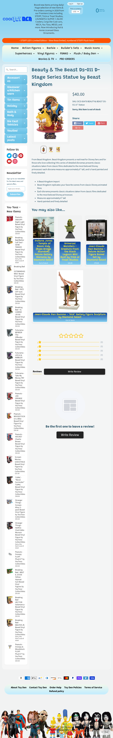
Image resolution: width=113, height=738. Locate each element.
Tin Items (17, 101)
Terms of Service (93, 687)
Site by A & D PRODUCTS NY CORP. (61, 730)
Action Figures (33, 49)
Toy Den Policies (73, 687)
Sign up (80, 4)
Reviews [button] (37, 371)
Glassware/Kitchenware (17, 90)
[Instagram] (15, 161)
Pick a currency (75, 9)
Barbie (53, 49)
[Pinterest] (20, 155)
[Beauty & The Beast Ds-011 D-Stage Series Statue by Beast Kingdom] (44, 149)
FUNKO (66, 54)
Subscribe (15, 194)
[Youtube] (9, 161)
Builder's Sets (71, 49)
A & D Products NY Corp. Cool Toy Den (55, 727)
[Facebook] (15, 155)
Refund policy (56, 691)
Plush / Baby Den (86, 54)
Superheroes (25, 54)
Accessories (17, 80)
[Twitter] (9, 155)
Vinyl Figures (47, 54)
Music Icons (94, 49)
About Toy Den (18, 687)
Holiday (17, 107)
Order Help (55, 687)
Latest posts (17, 139)
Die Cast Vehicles (17, 123)
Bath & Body (17, 114)
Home (15, 48)
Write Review (74, 371)
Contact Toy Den (38, 687)
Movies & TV (47, 60)
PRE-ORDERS (67, 59)
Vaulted (12, 130)
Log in (71, 4)
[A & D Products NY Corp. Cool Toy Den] (17, 19)
